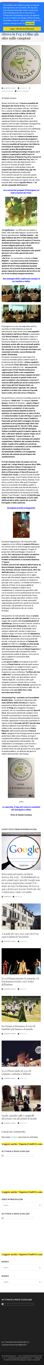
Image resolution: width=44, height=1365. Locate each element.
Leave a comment (23, 91)
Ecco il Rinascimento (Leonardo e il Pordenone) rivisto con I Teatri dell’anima (20, 981)
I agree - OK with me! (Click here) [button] (22, 29)
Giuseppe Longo (9, 88)
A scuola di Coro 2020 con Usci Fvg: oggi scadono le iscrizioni (20, 935)
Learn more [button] (30, 23)
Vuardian (7, 896)
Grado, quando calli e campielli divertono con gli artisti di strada (19, 1117)
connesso (14, 1137)
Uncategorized (7, 91)
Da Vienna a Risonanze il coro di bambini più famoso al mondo (18, 1027)
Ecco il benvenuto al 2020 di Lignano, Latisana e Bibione (16, 1072)
